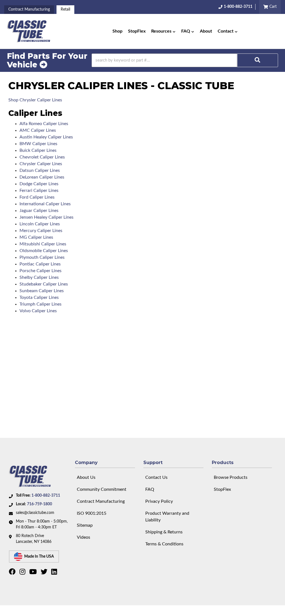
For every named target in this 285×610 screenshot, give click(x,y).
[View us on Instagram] (23, 573)
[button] (163, 31)
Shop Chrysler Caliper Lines (35, 100)
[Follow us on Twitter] (45, 573)
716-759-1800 (39, 504)
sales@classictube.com (35, 513)
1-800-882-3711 (45, 495)
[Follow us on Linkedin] (54, 573)
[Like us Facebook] (13, 573)
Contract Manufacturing (29, 9)
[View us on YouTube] (33, 573)
